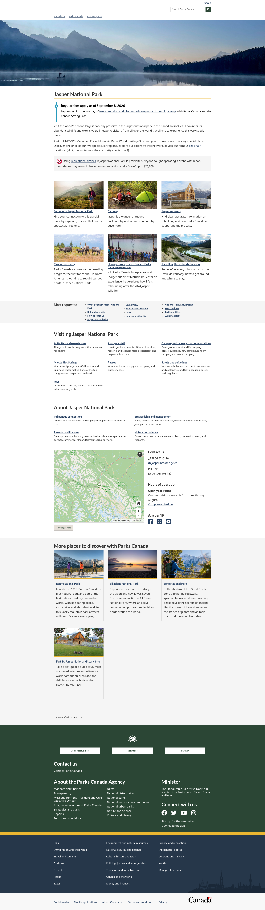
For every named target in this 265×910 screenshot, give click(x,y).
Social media (61, 902)
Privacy (163, 902)
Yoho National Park (175, 583)
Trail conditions (173, 312)
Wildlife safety (172, 315)
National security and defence (123, 849)
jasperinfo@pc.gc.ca (164, 463)
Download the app (173, 826)
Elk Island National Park (124, 583)
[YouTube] (168, 522)
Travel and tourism (65, 856)
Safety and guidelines (174, 362)
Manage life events (170, 870)
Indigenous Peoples (170, 849)
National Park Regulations (179, 304)
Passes (112, 362)
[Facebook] (150, 522)
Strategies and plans (67, 809)
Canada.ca (59, 16)
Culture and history (119, 815)
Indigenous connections (68, 416)
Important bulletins (97, 319)
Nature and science (146, 432)
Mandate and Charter (67, 789)
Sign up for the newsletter (177, 821)
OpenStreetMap (122, 520)
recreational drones (83, 161)
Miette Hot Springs (65, 362)
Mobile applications (85, 902)
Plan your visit (116, 343)
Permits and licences (66, 432)
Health (58, 876)
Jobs (128, 312)
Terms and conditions (67, 818)
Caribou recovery (64, 264)
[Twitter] (159, 522)
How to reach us (95, 315)
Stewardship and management (153, 416)
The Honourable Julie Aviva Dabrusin (186, 792)
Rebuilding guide (96, 312)
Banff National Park (68, 583)
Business (59, 863)
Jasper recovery (171, 211)
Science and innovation (172, 843)
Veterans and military (171, 856)
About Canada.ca (112, 902)
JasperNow (132, 304)
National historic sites (121, 793)
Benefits (58, 870)
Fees (56, 381)
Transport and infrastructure (123, 870)
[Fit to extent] (138, 503)
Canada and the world (119, 876)
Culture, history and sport (121, 856)
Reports (59, 814)
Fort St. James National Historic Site (78, 661)
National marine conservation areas (130, 802)
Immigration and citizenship (70, 849)
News (110, 789)
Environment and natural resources (127, 843)
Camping (113, 211)
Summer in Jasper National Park (73, 211)
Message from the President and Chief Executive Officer (78, 799)
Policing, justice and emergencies (126, 863)
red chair (195, 146)
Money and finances (118, 883)
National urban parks (120, 806)
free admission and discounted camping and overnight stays (137, 111)
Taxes (57, 883)
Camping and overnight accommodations (186, 343)
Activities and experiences (70, 343)
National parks (94, 16)
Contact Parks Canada (68, 771)
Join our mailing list (136, 316)
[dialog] (99, 486)
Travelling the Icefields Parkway (180, 264)
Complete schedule (160, 504)
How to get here (63, 527)
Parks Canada (76, 16)
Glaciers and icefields (137, 308)
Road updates (172, 308)
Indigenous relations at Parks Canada (78, 805)
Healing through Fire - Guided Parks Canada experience (129, 265)
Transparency (62, 793)
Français (206, 2)
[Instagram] (193, 814)
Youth (162, 863)
